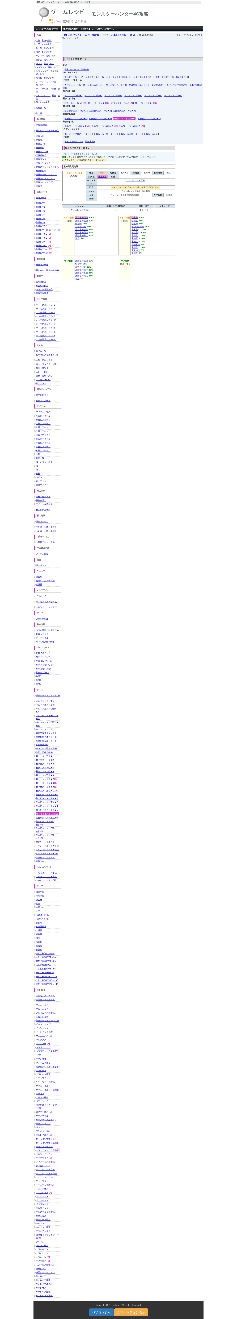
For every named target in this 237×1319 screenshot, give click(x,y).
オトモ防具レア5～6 (45, 332)
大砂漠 (39, 930)
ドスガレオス (42, 1192)
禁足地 (39, 945)
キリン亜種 (41, 1059)
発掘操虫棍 (41, 170)
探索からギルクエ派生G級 (77, 69)
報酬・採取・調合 (44, 376)
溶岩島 (39, 934)
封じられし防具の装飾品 (47, 270)
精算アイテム (42, 485)
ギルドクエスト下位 (74, 77)
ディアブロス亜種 (44, 1162)
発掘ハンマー (42, 151)
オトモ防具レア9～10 (46, 339)
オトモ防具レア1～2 (45, 324)
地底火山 (102, 176)
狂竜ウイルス (42, 634)
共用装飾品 (41, 282)
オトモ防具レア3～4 (45, 328)
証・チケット (42, 481)
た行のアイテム (43, 427)
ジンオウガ (41, 1127)
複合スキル (41, 383)
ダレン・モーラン (44, 1154)
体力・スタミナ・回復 (46, 364)
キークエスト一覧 (73, 85)
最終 (44, 40)
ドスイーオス (117, 187)
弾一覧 (39, 113)
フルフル (40, 1242)
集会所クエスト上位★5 (100, 118)
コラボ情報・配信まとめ (47, 630)
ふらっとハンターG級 (46, 880)
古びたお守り (138, 226)
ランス (39, 63)
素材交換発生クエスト (93, 85)
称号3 (38, 684)
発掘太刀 (40, 140)
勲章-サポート (42, 672)
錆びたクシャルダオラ (46, 1066)
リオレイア (41, 1276)
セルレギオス (42, 1135)
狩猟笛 (39, 60)
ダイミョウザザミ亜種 (46, 1143)
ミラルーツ (41, 1257)
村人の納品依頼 (43, 510)
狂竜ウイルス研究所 (45, 580)
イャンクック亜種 (44, 1032)
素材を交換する (43, 496)
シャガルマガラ (43, 1123)
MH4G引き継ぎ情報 (45, 642)
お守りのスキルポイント (47, 355)
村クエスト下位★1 (73, 95)
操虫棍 (39, 78)
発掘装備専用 (42, 293)
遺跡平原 (40, 892)
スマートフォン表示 (131, 1312)
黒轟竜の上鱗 (81, 220)
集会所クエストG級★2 (102, 126)
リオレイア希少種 (44, 1284)
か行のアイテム (43, 419)
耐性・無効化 (42, 368)
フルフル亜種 (42, 1245)
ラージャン (41, 1268)
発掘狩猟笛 (41, 155)
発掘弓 (39, 186)
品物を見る (41, 500)
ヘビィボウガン (43, 95)
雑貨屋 (39, 577)
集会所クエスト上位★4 (76, 118)
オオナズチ (41, 1043)
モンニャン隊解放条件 (177, 85)
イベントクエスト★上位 (121, 134)
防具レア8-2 (41, 238)
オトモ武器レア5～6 (45, 312)
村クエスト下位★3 (113, 95)
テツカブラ (41, 1181)
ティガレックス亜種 (135, 180)
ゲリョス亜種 (42, 1097)
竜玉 (77, 238)
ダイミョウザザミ (44, 1139)
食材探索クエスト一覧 (116, 85)
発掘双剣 (40, 147)
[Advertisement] (133, 47)
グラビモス (41, 1070)
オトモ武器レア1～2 (45, 305)
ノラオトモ (41, 596)
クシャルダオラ (43, 1063)
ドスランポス (42, 1204)
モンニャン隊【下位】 (46, 527)
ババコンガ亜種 (43, 1227)
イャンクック (42, 1028)
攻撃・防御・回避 (44, 360)
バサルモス (41, 1215)
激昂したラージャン (45, 1272)
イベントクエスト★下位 (96, 134)
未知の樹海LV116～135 (47, 980)
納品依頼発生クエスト (139, 85)
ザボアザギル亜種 (44, 1119)
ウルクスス (41, 1040)
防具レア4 (40, 215)
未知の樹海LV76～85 (46, 969)
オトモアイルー (43, 638)
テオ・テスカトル (44, 1177)
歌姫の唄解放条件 (44, 752)
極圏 (38, 938)
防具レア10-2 (42, 253)
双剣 (38, 52)
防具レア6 (40, 222)
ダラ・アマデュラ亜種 (46, 1150)
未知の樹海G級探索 (45, 972)
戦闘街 (39, 949)
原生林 (39, 899)
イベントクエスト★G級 (146, 134)
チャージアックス (44, 82)
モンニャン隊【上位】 (46, 531)
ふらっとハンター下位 (46, 873)
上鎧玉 (135, 235)
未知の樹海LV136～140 (47, 984)
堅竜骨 (78, 223)
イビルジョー (130, 187)
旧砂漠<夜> (41, 919)
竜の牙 (135, 238)
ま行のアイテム (43, 439)
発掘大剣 (40, 136)
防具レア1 (40, 203)
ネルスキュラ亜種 (44, 1212)
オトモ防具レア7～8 (45, 335)
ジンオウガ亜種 (43, 1131)
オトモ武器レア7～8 (45, 316)
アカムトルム (42, 1005)
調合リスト (41, 565)
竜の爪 (135, 241)
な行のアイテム (43, 431)
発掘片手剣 (41, 144)
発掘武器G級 (42, 125)
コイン (39, 477)
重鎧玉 (135, 253)
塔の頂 (39, 942)
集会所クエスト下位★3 (124, 111)
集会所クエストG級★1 (75, 126)
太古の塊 (136, 250)
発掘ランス (41, 159)
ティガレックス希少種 (46, 1173)
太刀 (38, 44)
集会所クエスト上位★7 (149, 118)
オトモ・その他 (43, 379)
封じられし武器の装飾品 (47, 130)
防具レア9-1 (41, 241)
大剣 (38, 40)
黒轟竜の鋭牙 (81, 229)
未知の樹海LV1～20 (45, 953)
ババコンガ (41, 1223)
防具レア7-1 (41, 226)
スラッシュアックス (45, 71)
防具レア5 (40, 218)
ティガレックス (43, 1165)
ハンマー (40, 56)
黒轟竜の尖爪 (81, 235)
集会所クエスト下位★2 (100, 111)
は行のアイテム (43, 435)
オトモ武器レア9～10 (46, 320)
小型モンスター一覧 (45, 999)
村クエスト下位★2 (93, 95)
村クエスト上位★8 (97, 103)
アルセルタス (42, 1009)
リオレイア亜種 (43, 1280)
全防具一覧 (41, 197)
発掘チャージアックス (46, 174)
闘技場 (39, 923)
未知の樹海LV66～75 (46, 965)
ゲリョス (40, 1093)
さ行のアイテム (43, 423)
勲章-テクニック (43, 668)
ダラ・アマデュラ (44, 1146)
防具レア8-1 (41, 234)
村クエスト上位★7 (73, 103)
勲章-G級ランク (43, 653)
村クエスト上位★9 (120, 103)
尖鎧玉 (135, 247)
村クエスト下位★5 (153, 95)
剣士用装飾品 (42, 285)
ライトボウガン (43, 89)
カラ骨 (135, 232)
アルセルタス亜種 (44, 1013)
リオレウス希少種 (44, 1295)
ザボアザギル (42, 1116)
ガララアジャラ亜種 (45, 1051)
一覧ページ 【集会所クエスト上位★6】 (80, 154)
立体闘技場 (41, 926)
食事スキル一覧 (43, 400)
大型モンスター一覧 (45, 995)
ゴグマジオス (42, 1112)
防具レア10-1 (42, 249)
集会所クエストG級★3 (129, 126)
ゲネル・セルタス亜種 (46, 1090)
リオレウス (41, 1288)
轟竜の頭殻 (80, 226)
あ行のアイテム (43, 416)
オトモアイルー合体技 (46, 601)
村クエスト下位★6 (173, 95)
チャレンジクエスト (74, 141)
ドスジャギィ (42, 1200)
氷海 (38, 903)
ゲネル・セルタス (44, 1086)
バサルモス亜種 (43, 1219)
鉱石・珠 (40, 458)
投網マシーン (42, 521)
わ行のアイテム (43, 450)
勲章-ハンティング (44, 664)
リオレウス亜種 (43, 1292)
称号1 (38, 676)
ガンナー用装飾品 (44, 289)
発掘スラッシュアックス (47, 167)
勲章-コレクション (44, 661)
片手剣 (39, 48)
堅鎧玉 (135, 220)
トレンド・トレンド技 (46, 607)
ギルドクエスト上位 (94, 77)
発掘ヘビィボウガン (45, 182)
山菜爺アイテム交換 (45, 542)
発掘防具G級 (42, 264)
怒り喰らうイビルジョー (148, 187)
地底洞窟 (40, 896)
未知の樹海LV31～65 (46, 961)
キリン (39, 1055)
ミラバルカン (42, 1253)
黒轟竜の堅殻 (81, 217)
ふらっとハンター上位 (46, 876)
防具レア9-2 (41, 245)
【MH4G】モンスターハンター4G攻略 (81, 35)
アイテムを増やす (44, 504)
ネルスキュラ (42, 1208)
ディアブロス (42, 1158)
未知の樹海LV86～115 (46, 976)
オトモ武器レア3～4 (45, 309)
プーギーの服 (42, 618)
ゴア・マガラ (42, 1101)
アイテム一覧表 (43, 412)
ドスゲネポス (42, 1196)
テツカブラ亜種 (43, 1185)
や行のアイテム (43, 443)
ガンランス (41, 67)
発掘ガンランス (43, 163)
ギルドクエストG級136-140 (175, 77)
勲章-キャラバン (43, 657)
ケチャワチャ (42, 1078)
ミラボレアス (42, 1249)
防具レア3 (40, 211)
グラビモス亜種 (43, 1074)
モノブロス (41, 1261)
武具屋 (39, 584)
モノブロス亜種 (43, 1265)
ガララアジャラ (43, 1047)
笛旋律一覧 (41, 108)
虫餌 (38, 454)
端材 (38, 473)
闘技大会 (89, 141)
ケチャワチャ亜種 (44, 1082)
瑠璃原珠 (136, 244)
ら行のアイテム (43, 446)
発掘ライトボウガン (45, 178)
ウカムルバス (42, 1036)
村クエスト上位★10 (144, 103)
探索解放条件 (158, 85)
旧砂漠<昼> (41, 915)
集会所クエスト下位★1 (76, 111)
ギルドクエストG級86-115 (118, 77)
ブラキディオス (43, 1231)
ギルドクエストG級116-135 (146, 77)
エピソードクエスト (74, 134)
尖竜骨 (135, 229)
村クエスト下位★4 (133, 95)
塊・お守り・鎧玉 (44, 462)
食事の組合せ (42, 395)
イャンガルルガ (43, 1024)
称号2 (38, 680)
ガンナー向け (42, 372)
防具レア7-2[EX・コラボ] (48, 230)
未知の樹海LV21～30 (46, 957)
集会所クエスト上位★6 (124, 35)
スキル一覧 (41, 351)
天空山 (39, 911)
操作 (49, 40)
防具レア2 (40, 207)
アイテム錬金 (42, 554)
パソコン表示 (101, 1312)
